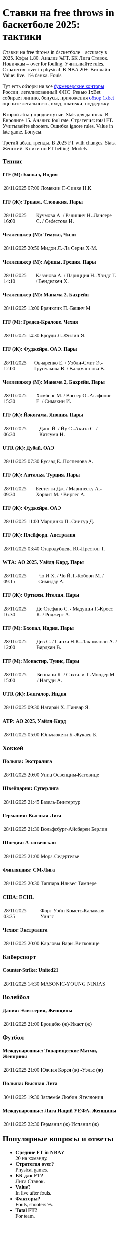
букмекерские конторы (79, 86)
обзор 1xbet (101, 98)
